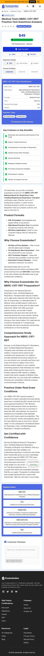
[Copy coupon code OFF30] (38, 2)
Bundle (36, 63)
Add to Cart (23, 49)
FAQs (4, 636)
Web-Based (23, 63)
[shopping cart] (33, 6)
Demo (13, 54)
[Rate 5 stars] (13, 26)
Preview (33, 54)
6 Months (22, 72)
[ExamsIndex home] (11, 6)
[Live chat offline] (33, 463)
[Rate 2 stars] (5, 26)
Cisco (4, 621)
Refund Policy (29, 639)
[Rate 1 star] (3, 26)
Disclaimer (28, 633)
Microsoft (5, 608)
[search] (27, 6)
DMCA (26, 643)
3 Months (9, 72)
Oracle (4, 614)
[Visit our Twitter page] (7, 591)
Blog (3, 639)
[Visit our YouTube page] (16, 591)
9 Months (34, 72)
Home (6, 11)
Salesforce (6, 611)
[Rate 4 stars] (11, 26)
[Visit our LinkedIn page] (12, 591)
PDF (10, 63)
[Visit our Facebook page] (3, 591)
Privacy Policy (29, 636)
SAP (3, 617)
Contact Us (28, 611)
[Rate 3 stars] (8, 26)
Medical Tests (16, 11)
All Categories (7, 633)
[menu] (39, 6)
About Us (27, 608)
